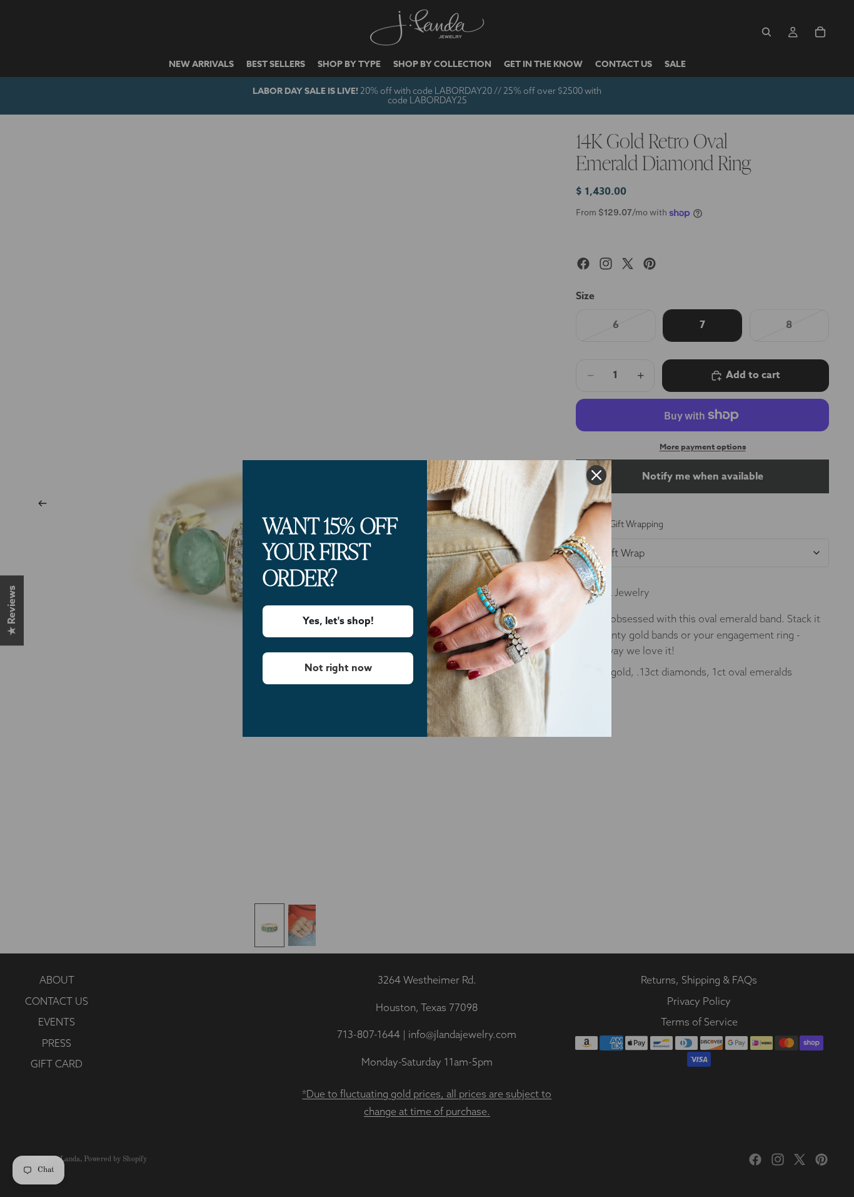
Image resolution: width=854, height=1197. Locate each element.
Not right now (338, 668)
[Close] (596, 475)
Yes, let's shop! (338, 621)
